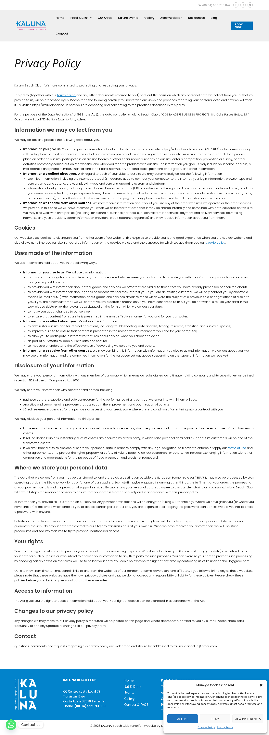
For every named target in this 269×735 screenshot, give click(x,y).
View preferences (248, 719)
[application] (90, 18)
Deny (215, 719)
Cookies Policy (206, 727)
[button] (261, 685)
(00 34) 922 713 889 (90, 706)
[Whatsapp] (11, 724)
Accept (182, 719)
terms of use (66, 95)
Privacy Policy (225, 727)
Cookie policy (215, 242)
